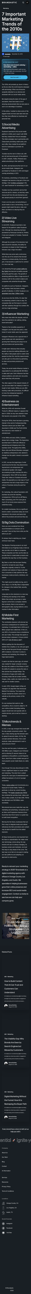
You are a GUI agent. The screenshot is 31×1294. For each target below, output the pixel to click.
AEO (5, 976)
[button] (27, 2)
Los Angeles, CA (11, 1208)
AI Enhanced (7, 1284)
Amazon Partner (8, 1271)
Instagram (9, 1223)
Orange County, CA (12, 1203)
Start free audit (14, 77)
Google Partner (7, 1264)
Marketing (6, 8)
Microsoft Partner (8, 1278)
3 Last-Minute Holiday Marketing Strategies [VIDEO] (15, 926)
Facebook (9, 1228)
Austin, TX (9, 1212)
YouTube (9, 1232)
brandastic (7, 54)
